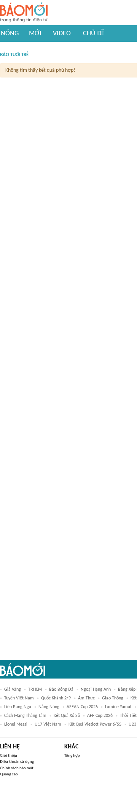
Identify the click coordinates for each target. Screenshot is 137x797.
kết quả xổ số (67, 715)
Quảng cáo (9, 774)
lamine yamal (118, 707)
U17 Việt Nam (48, 724)
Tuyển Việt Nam (19, 698)
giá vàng (12, 689)
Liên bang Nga (17, 707)
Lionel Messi (15, 724)
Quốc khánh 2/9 (56, 698)
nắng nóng (48, 707)
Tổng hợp (72, 756)
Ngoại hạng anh (96, 689)
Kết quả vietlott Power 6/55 (94, 724)
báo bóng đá (61, 689)
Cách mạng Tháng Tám (25, 715)
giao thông (112, 698)
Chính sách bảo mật (16, 768)
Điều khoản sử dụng (17, 762)
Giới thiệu (8, 756)
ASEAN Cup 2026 (82, 707)
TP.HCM (35, 689)
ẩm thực (86, 698)
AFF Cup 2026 (100, 715)
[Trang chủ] (24, 12)
